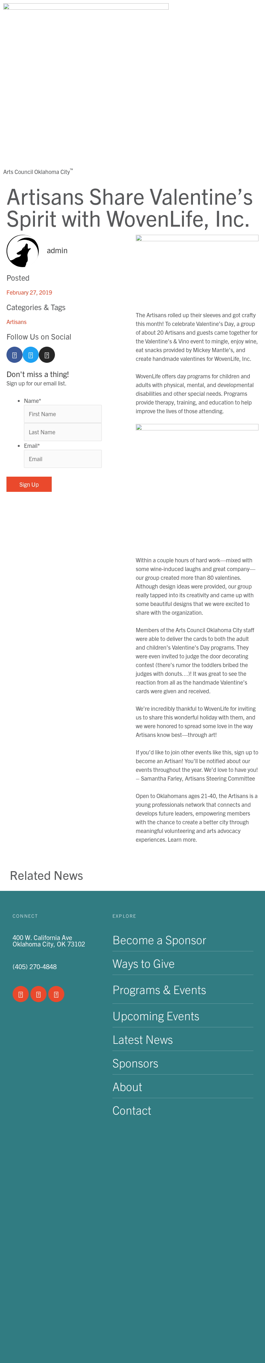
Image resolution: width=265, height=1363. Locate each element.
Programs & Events (159, 989)
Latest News (142, 1039)
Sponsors (135, 1062)
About (127, 1086)
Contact (131, 1109)
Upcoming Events (155, 1015)
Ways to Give (143, 963)
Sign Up (29, 484)
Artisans (16, 321)
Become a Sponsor (159, 939)
